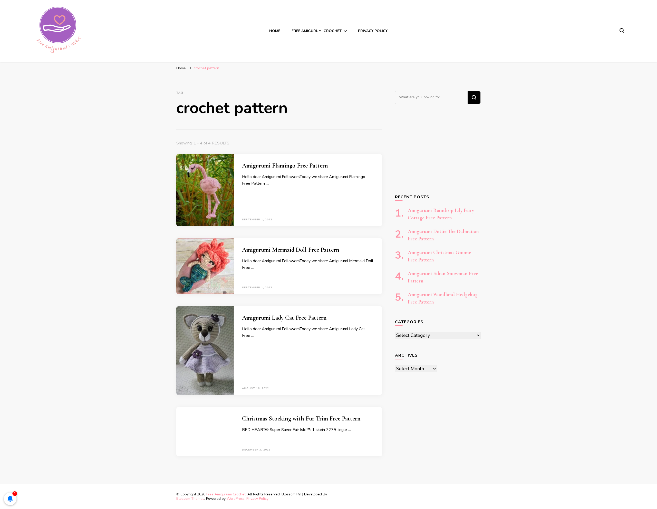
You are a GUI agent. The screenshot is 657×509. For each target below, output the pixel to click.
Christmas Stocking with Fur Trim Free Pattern (301, 418)
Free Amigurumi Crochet (226, 494)
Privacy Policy (373, 30)
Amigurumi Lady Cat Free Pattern (284, 317)
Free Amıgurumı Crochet (317, 30)
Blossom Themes (190, 498)
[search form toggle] (622, 30)
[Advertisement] (438, 149)
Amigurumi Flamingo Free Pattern (285, 165)
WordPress (236, 498)
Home (274, 30)
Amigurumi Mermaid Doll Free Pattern (290, 249)
